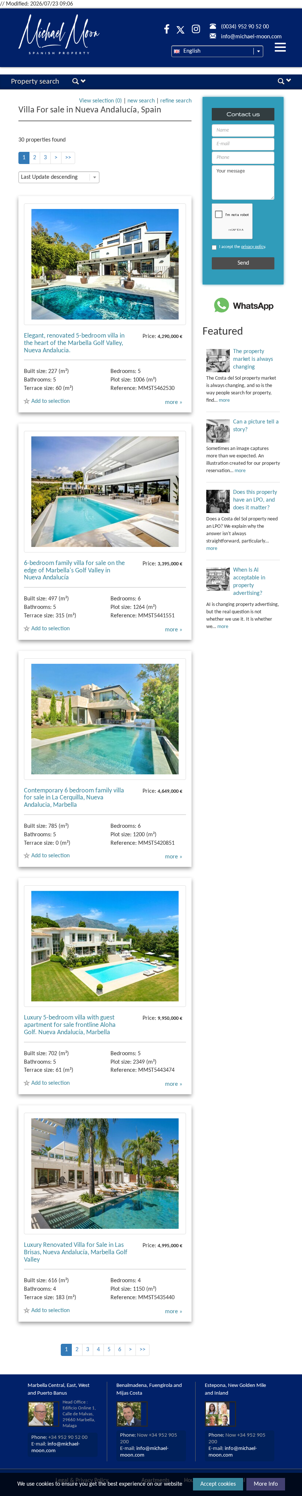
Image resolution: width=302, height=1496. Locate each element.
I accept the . (242, 247)
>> (68, 158)
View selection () (100, 101)
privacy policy (253, 247)
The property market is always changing (253, 359)
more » (173, 402)
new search (141, 101)
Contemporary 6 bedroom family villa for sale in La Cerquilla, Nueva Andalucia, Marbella (74, 798)
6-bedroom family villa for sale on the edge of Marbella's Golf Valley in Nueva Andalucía (74, 571)
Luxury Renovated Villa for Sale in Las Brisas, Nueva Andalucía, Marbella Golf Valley (75, 1252)
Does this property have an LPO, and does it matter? (255, 500)
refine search (176, 101)
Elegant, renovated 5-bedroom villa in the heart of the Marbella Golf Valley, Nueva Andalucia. (74, 343)
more (224, 400)
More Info (266, 1484)
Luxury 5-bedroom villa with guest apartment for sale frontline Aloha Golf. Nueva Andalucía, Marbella (70, 1025)
